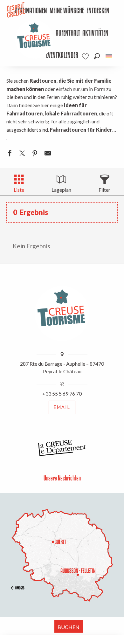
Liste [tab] (19, 190)
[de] (109, 56)
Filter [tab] (104, 190)
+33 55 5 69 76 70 (62, 393)
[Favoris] (86, 56)
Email (62, 407)
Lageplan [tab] (61, 190)
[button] (96, 56)
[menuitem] (66, 11)
